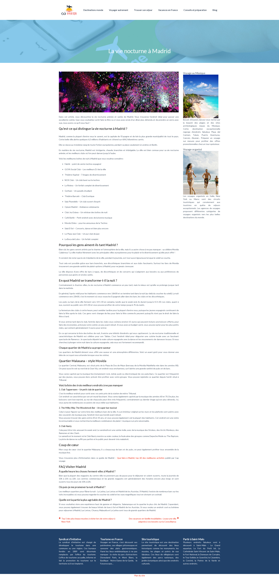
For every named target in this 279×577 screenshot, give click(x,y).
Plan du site (139, 575)
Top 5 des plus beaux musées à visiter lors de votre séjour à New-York (88, 520)
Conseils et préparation (195, 10)
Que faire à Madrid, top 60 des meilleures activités (141, 458)
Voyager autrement (118, 10)
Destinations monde (93, 10)
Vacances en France (168, 10)
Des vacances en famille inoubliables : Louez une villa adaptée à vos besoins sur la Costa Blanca (152, 520)
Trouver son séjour (143, 10)
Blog (214, 10)
